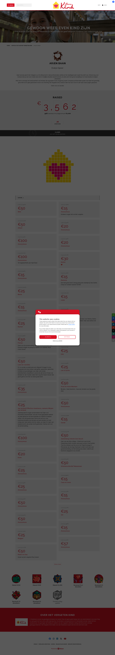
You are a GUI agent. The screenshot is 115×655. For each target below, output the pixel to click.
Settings (67, 337)
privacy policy (71, 324)
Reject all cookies (57, 340)
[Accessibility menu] (113, 2)
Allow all (48, 337)
